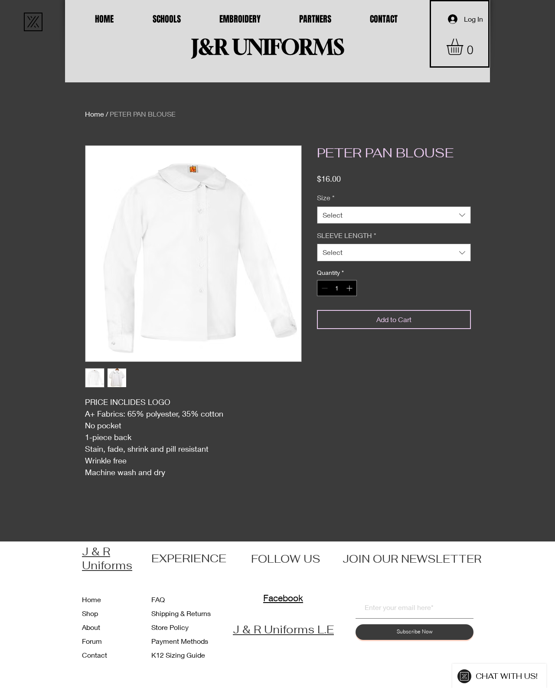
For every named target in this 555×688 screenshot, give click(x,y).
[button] (464, 47)
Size (326, 197)
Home (94, 114)
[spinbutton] (337, 288)
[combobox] (394, 215)
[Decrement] (323, 288)
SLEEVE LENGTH (346, 235)
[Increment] (350, 288)
